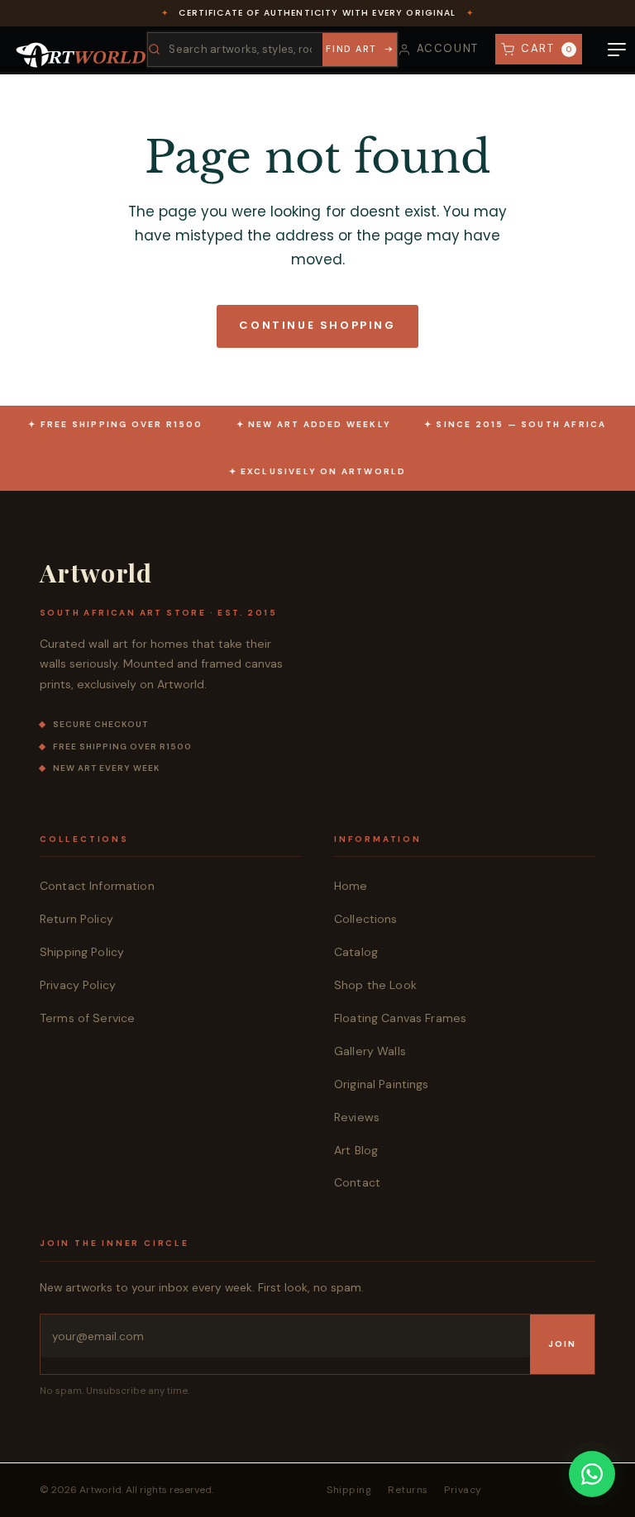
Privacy (462, 1489)
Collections (366, 918)
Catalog (356, 951)
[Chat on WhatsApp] (592, 1474)
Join (562, 1344)
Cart (547, 48)
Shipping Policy (82, 951)
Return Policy (76, 918)
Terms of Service (87, 1018)
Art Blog (356, 1150)
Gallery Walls (370, 1051)
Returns (407, 1489)
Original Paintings (381, 1084)
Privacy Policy (78, 984)
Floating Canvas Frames (400, 1018)
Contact (357, 1182)
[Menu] (617, 49)
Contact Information (97, 885)
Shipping (349, 1489)
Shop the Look (375, 984)
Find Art (351, 49)
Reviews (357, 1117)
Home (351, 885)
